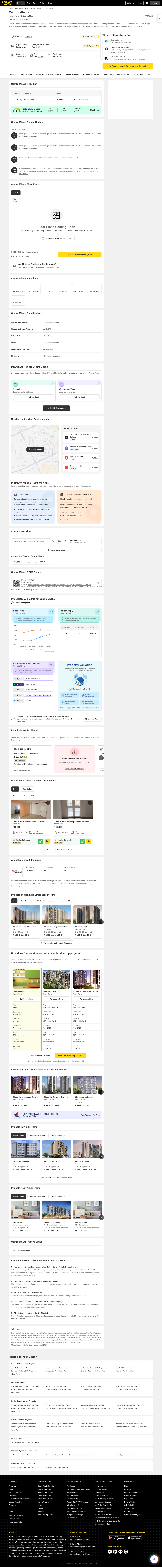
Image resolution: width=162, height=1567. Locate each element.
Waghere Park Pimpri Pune (125, 1371)
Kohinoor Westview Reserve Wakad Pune (95, 1408)
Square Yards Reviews (17, 1502)
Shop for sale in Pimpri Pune (91, 1455)
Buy (28, 3)
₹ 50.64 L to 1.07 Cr (83, 1105)
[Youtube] (120, 1552)
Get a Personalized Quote (81, 255)
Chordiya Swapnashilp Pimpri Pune (93, 1371)
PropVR (40, 1508)
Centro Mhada (31, 684)
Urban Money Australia (46, 1499)
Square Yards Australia (46, 1492)
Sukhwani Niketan (51, 991)
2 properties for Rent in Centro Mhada (56, 850)
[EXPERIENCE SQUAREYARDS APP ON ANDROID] (117, 1540)
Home (11, 8)
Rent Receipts (100, 1511)
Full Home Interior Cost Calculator (107, 1521)
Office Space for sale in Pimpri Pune (128, 1455)
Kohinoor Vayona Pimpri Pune (126, 1386)
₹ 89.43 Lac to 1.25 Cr (53, 1170)
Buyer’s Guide (129, 1502)
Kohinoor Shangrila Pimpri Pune (22, 1389)
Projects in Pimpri (36, 8)
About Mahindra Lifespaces (26, 860)
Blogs (50, 3)
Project (42, 3)
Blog (126, 1486)
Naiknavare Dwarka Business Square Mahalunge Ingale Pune (132, 1427)
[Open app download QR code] (160, 18)
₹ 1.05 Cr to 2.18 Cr (83, 935)
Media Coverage (15, 1492)
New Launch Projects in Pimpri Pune (56, 1178)
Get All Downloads (58, 408)
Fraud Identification (16, 1522)
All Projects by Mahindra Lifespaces (56, 943)
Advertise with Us (73, 1505)
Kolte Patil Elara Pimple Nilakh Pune (58, 1427)
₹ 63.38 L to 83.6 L (21, 1105)
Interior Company (44, 1502)
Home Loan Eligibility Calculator (107, 1518)
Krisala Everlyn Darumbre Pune (92, 1427)
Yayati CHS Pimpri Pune (124, 1368)
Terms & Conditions (16, 1516)
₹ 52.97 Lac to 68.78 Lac (85, 1170)
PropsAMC (42, 1511)
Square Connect (72, 1492)
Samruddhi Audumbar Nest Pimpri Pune (25, 1405)
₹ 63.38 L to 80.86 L (52, 1105)
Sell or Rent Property (134, 3)
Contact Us (13, 1505)
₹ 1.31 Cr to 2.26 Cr (21, 1231)
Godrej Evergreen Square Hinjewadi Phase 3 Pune (62, 1408)
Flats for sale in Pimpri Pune (20, 1455)
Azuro (40, 1505)
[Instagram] (126, 1552)
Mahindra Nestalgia (33, 679)
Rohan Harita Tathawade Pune (126, 1408)
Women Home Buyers (132, 1515)
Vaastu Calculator (101, 1496)
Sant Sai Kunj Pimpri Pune (20, 1368)
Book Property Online (45, 1515)
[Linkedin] (115, 1552)
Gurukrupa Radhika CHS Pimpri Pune (24, 1371)
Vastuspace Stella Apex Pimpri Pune (93, 1405)
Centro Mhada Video (21, 1250)
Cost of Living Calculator (104, 1499)
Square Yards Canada (46, 1486)
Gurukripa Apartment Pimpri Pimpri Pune (25, 1442)
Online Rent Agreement (103, 1508)
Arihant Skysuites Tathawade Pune (23, 1427)
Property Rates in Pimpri (22, 770)
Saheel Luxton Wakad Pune (90, 1424)
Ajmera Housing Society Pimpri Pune (59, 1389)
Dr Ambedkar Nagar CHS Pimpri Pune (94, 1368)
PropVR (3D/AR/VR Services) (77, 1502)
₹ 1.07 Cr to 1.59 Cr (21, 935)
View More (15, 1374)
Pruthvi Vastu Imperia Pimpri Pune (57, 1405)
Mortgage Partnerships (75, 1515)
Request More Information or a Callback (129, 66)
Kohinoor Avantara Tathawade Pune (23, 1424)
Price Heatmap (100, 1486)
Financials (12, 1496)
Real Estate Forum (131, 1492)
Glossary (127, 1489)
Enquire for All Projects (40, 1056)
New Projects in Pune (21, 8)
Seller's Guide (129, 1505)
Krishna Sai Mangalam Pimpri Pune (128, 1405)
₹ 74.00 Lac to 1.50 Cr (22, 1170)
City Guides (128, 1499)
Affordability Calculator (103, 1502)
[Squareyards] (7, 3)
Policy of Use (14, 1519)
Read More (23, 174)
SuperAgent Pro (72, 1518)
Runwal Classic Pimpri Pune (56, 1386)
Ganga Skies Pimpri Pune (90, 1389)
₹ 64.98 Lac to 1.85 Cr (53, 935)
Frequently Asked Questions (19, 1499)
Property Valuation (102, 1489)
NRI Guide (128, 1511)
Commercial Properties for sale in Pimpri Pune (62, 1455)
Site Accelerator (72, 1499)
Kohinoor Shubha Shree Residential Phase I (39, 695)
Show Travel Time (57, 550)
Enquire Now (27, 999)
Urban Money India (45, 1496)
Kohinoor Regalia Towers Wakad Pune (129, 1424)
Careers (12, 1489)
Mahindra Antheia (32, 690)
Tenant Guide (129, 1508)
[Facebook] (110, 1552)
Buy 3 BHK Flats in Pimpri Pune (57, 1467)
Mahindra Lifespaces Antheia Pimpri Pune (25, 1386)
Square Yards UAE (45, 1489)
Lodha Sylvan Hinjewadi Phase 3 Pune (59, 1424)
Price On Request (82, 1231)
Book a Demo (93, 719)
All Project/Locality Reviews (105, 1505)
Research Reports (130, 1496)
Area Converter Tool (102, 1524)
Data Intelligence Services (76, 1511)
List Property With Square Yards (78, 1489)
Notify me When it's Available (58, 238)
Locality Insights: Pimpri (24, 730)
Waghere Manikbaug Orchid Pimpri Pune (25, 1408)
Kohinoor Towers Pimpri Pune (91, 1386)
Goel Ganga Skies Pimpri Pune (126, 1389)
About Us (12, 1486)
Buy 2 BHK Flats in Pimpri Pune (22, 1467)
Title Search (99, 1492)
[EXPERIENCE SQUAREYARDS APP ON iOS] (134, 1540)
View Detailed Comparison (69, 1056)
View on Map (36, 449)
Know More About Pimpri (74, 769)
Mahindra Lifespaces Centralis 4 (86, 991)
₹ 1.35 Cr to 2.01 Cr (52, 1231)
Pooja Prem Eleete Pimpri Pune (57, 1368)
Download (34, 397)
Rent (35, 3)
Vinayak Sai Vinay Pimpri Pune (56, 1371)
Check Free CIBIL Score (104, 1515)
